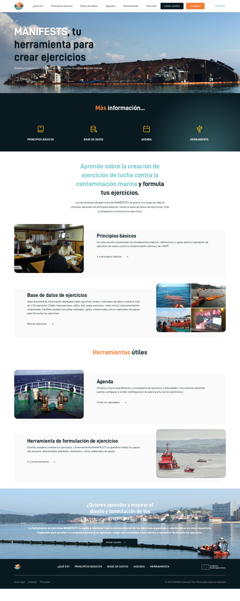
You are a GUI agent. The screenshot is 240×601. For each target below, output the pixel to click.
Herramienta (130, 6)
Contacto (32, 582)
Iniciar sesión (172, 6)
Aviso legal (19, 582)
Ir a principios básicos (109, 256)
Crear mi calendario (108, 402)
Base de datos (89, 6)
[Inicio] (18, 6)
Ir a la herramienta (38, 462)
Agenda (110, 6)
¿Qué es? (38, 6)
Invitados (195, 6)
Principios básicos (62, 6)
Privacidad (45, 582)
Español (220, 6)
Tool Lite (151, 6)
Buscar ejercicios (37, 324)
